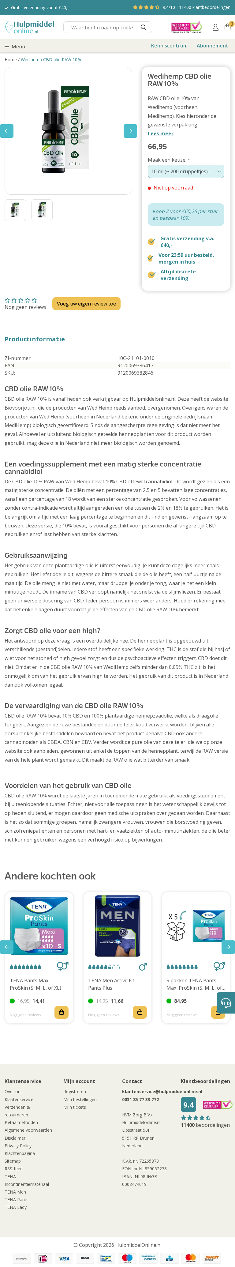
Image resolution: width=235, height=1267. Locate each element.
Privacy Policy (18, 1146)
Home (11, 59)
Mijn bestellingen (80, 1099)
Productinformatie (35, 339)
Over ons (14, 1091)
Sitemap (13, 1161)
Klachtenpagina (20, 1153)
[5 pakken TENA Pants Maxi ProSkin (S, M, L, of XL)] (196, 926)
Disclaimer (15, 1138)
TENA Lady (16, 1207)
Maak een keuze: (169, 159)
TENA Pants (16, 1199)
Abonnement (212, 45)
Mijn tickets (74, 1107)
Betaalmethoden (21, 1122)
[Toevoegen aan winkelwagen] (61, 1012)
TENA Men (15, 1192)
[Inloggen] (215, 27)
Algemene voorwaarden (28, 1130)
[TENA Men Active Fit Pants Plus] (117, 926)
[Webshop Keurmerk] (186, 27)
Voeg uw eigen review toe (86, 303)
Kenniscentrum (169, 45)
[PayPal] (22, 1258)
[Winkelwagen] (227, 27)
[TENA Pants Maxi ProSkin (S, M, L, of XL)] (39, 926)
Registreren (74, 1091)
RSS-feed (14, 1168)
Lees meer (160, 133)
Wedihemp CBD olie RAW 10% (51, 59)
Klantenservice (19, 1099)
